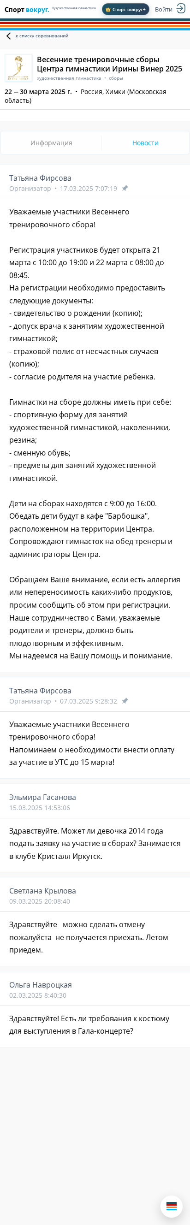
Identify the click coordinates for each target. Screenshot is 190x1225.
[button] (171, 1206)
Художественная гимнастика (74, 8)
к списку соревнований (42, 35)
